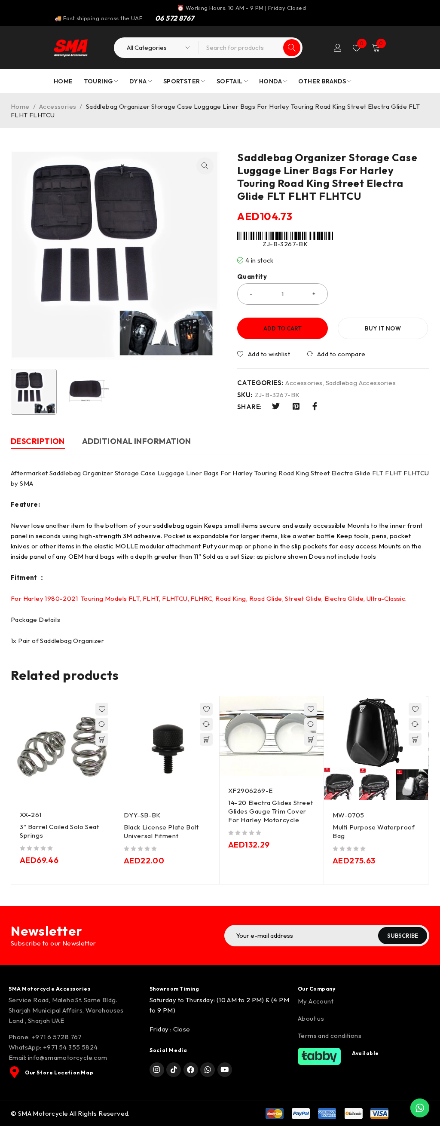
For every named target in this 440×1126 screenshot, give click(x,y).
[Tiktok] (173, 1069)
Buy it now (383, 328)
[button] (205, 165)
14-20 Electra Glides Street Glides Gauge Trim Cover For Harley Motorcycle (270, 811)
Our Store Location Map (59, 1072)
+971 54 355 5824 (70, 1047)
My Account (315, 1001)
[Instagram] (157, 1069)
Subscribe (402, 935)
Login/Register (337, 47)
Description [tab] (38, 441)
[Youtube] (224, 1069)
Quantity (252, 277)
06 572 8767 (174, 18)
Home (20, 106)
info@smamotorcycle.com (67, 1057)
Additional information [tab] (136, 441)
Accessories (57, 106)
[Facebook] (190, 1069)
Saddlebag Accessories (361, 383)
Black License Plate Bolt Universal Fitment (161, 831)
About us (311, 1018)
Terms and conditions (329, 1035)
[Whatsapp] (207, 1069)
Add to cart (282, 328)
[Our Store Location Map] (15, 1072)
